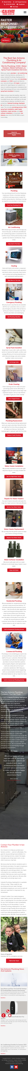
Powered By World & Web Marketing (14, 1063)
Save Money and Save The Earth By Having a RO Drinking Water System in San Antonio (14, 989)
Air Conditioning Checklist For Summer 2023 (13, 1044)
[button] (25, 12)
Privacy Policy (18, 1062)
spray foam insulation (7, 91)
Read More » (3, 997)
